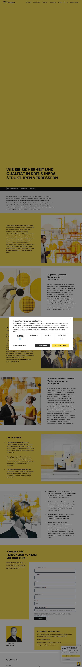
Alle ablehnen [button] (42, 345)
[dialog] (41, 333)
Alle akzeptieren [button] (60, 345)
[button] (19, 345)
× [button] (70, 318)
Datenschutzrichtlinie (23, 331)
